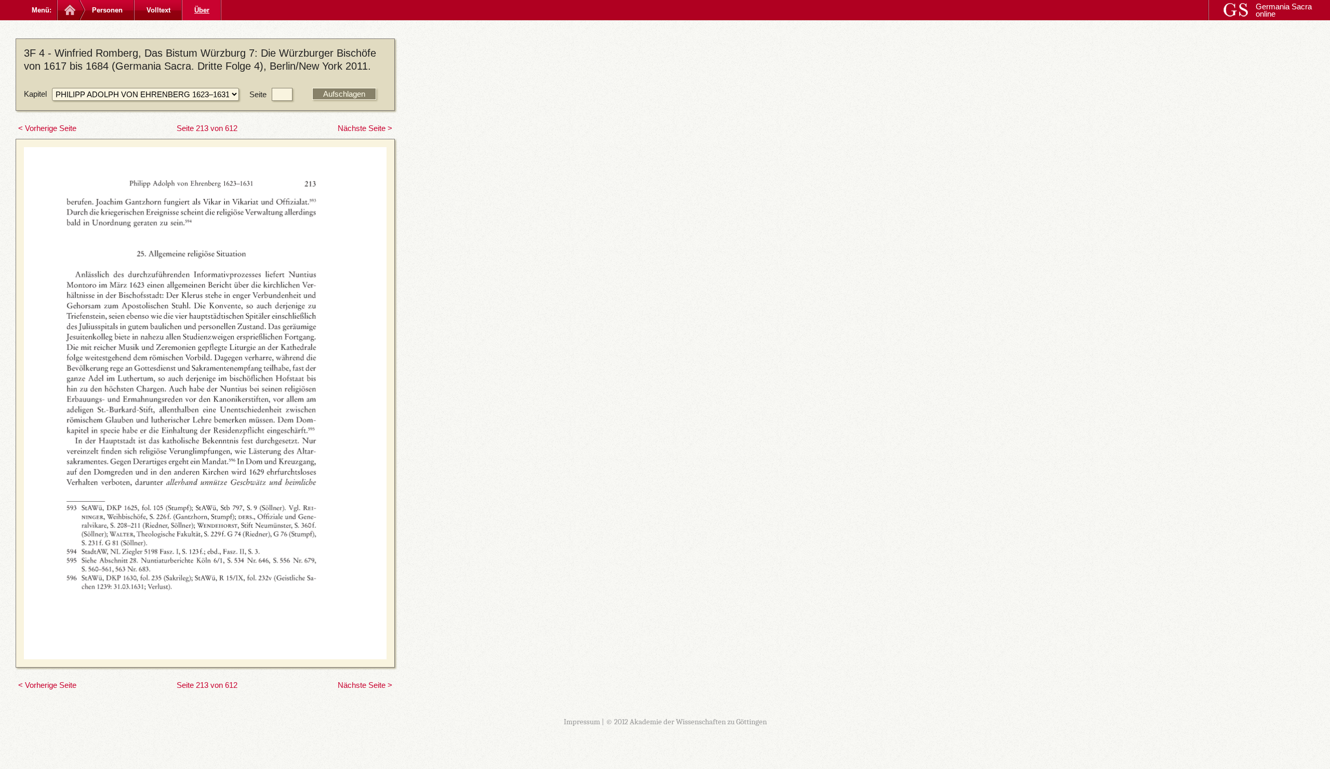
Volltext (158, 10)
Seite (258, 94)
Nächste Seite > (365, 128)
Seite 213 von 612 (207, 128)
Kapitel (35, 93)
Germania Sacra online (1284, 10)
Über (201, 10)
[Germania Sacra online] (69, 10)
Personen (107, 10)
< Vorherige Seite (47, 128)
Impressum (582, 721)
